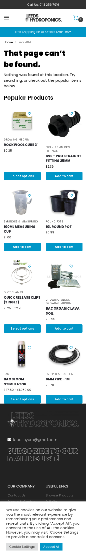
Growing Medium (17, 139)
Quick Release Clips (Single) (22, 300)
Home (8, 42)
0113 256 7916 (49, 4)
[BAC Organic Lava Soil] (64, 277)
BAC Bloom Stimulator (15, 382)
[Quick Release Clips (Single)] (22, 273)
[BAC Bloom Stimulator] (22, 354)
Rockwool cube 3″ (21, 144)
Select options (22, 176)
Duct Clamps (13, 292)
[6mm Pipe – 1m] (64, 354)
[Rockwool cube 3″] (22, 120)
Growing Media (57, 300)
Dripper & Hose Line (60, 374)
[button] (76, 18)
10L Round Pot (59, 226)
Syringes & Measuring (21, 221)
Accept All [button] (51, 546)
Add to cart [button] (64, 176)
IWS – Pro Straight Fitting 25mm (63, 158)
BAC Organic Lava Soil (63, 311)
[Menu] (11, 18)
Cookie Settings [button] (22, 546)
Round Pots (55, 221)
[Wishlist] (29, 113)
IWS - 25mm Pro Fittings (58, 149)
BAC (6, 374)
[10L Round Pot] (64, 202)
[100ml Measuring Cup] (22, 202)
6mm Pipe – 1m (58, 379)
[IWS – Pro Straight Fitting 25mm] (64, 124)
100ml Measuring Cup (20, 229)
